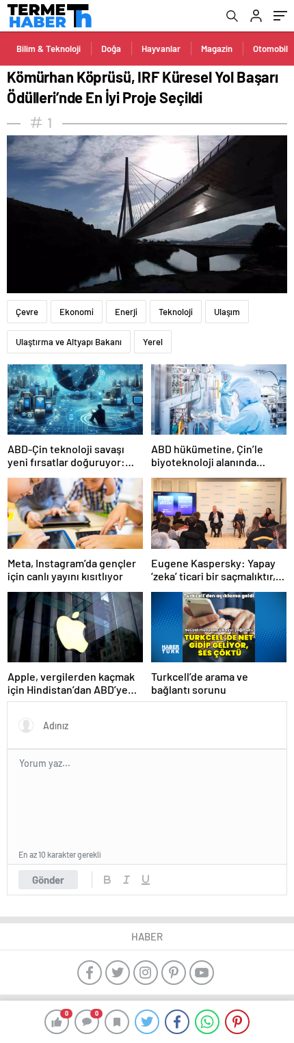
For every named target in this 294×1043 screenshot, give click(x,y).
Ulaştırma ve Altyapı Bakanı (69, 341)
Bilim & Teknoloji (48, 48)
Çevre (27, 311)
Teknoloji (176, 311)
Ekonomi (76, 311)
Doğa (111, 48)
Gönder (48, 879)
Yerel (153, 341)
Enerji (126, 311)
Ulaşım (227, 311)
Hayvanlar (161, 48)
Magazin (216, 48)
